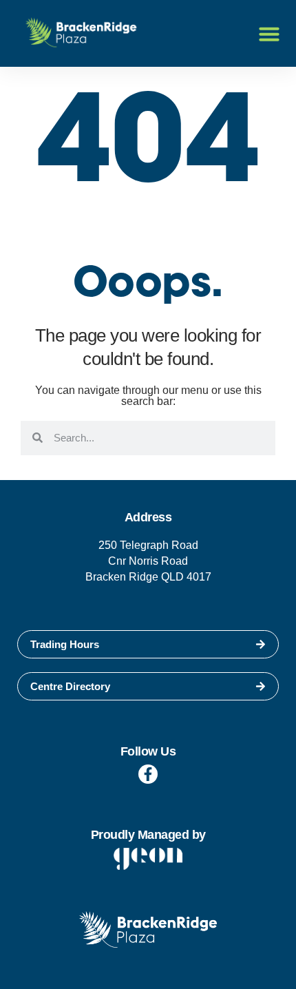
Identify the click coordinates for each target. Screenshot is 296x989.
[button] (269, 33)
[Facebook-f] (148, 774)
